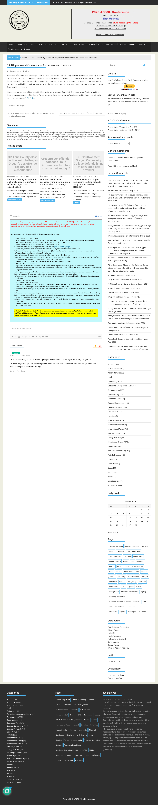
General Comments (137, 44)
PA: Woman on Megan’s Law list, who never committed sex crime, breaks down (31, 114)
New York (142, 581)
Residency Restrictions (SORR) (120, 602)
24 (111, 525)
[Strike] (22, 336)
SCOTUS (136, 602)
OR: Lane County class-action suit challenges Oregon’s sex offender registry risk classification (23, 163)
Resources (53, 44)
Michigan (145, 576)
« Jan (110, 532)
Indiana (118, 571)
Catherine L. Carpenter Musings (121, 385)
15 (63, 176)
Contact (123, 44)
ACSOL (111, 364)
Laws (32, 44)
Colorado (127, 556)
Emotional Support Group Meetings (111, 25)
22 (142, 521)
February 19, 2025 (80, 176)
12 (123, 517)
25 (117, 525)
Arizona (111, 551)
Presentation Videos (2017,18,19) (122, 127)
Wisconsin (142, 612)
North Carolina (114, 586)
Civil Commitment (115, 556)
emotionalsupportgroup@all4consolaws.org (55, 226)
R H (23, 176)
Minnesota (113, 581)
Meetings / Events (116, 442)
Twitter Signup (120, 113)
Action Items (113, 373)
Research (112, 463)
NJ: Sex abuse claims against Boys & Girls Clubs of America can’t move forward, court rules (91, 2)
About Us (21, 44)
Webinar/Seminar (115, 485)
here (125, 83)
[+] (46, 336)
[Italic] (15, 336)
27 (129, 525)
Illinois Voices (113, 630)
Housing (111, 416)
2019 (137, 130)
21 (136, 521)
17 (111, 521)
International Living (116, 424)
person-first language (62, 247)
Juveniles (112, 576)
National (12, 105)
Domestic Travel (115, 398)
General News (114, 407)
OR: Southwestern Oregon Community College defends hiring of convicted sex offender (88, 163)
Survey (111, 472)
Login (99, 216)
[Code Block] (36, 336)
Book (110, 377)
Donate (27, 49)
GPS (132, 561)
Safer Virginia (113, 642)
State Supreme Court (116, 607)
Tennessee (131, 607)
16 (148, 517)
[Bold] (12, 336)
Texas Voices (113, 645)
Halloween (141, 561)
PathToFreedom (115, 455)
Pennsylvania (114, 591)
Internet (144, 571)
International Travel (116, 429)
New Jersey (132, 581)
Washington (131, 612)
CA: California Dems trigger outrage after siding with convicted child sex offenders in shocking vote (128, 183)
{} (43, 336)
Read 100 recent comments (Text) (123, 166)
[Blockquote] (33, 336)
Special (111, 468)
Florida (125, 561)
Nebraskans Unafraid (117, 639)
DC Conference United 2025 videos (110, 28)
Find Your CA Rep (115, 678)
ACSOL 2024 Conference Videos (110, 34)
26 (123, 525)
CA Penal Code (114, 661)
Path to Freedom (15, 49)
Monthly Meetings (92, 22)
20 (129, 521)
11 (97, 176)
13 (129, 517)
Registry (143, 591)
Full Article (31, 98)
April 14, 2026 (14, 176)
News (10, 44)
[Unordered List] (29, 336)
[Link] (40, 336)
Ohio (124, 586)
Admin (27, 71)
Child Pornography (134, 551)
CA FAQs (65, 44)
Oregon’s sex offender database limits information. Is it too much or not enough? (55, 163)
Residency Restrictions (117, 597)
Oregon (22, 105)
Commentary (113, 390)
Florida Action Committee (118, 627)
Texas (140, 607)
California (112, 381)
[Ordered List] (26, 336)
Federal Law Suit (115, 561)
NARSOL (111, 633)
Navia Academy (114, 636)
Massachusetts (133, 576)
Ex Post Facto (138, 556)
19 (123, 521)
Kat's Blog (121, 576)
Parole (138, 586)
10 (111, 517)
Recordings (107, 22)
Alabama (145, 546)
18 (117, 521)
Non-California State (14, 200)
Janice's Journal (112, 44)
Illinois (111, 571)
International (113, 420)
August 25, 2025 (47, 176)
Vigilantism (113, 612)
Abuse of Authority (132, 546)
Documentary (113, 394)
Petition (111, 459)
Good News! (113, 411)
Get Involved (79, 44)
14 (136, 517)
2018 (130, 130)
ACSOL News (113, 368)
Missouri (122, 581)
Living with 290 (95, 44)
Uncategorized (114, 481)
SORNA (144, 602)
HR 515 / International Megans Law (130, 566)
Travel (41, 44)
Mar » (115, 532)
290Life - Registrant (116, 546)
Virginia (122, 612)
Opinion (131, 586)
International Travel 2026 (139, 236)
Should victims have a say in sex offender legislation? (81, 113)
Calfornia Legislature (116, 675)
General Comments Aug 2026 (125, 190)
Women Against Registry (118, 648)
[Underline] (19, 336)
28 (136, 525)
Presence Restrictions (129, 591)
